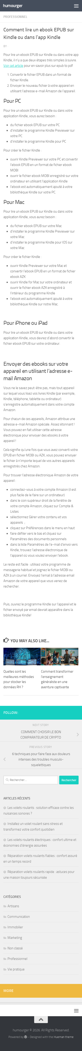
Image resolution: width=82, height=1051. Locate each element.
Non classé (15, 948)
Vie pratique (16, 969)
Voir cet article (13, 66)
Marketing (15, 938)
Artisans (13, 906)
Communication (19, 917)
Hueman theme (64, 1037)
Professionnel (15, 17)
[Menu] (76, 5)
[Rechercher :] (30, 780)
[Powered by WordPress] (25, 1036)
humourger (13, 5)
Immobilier (15, 927)
